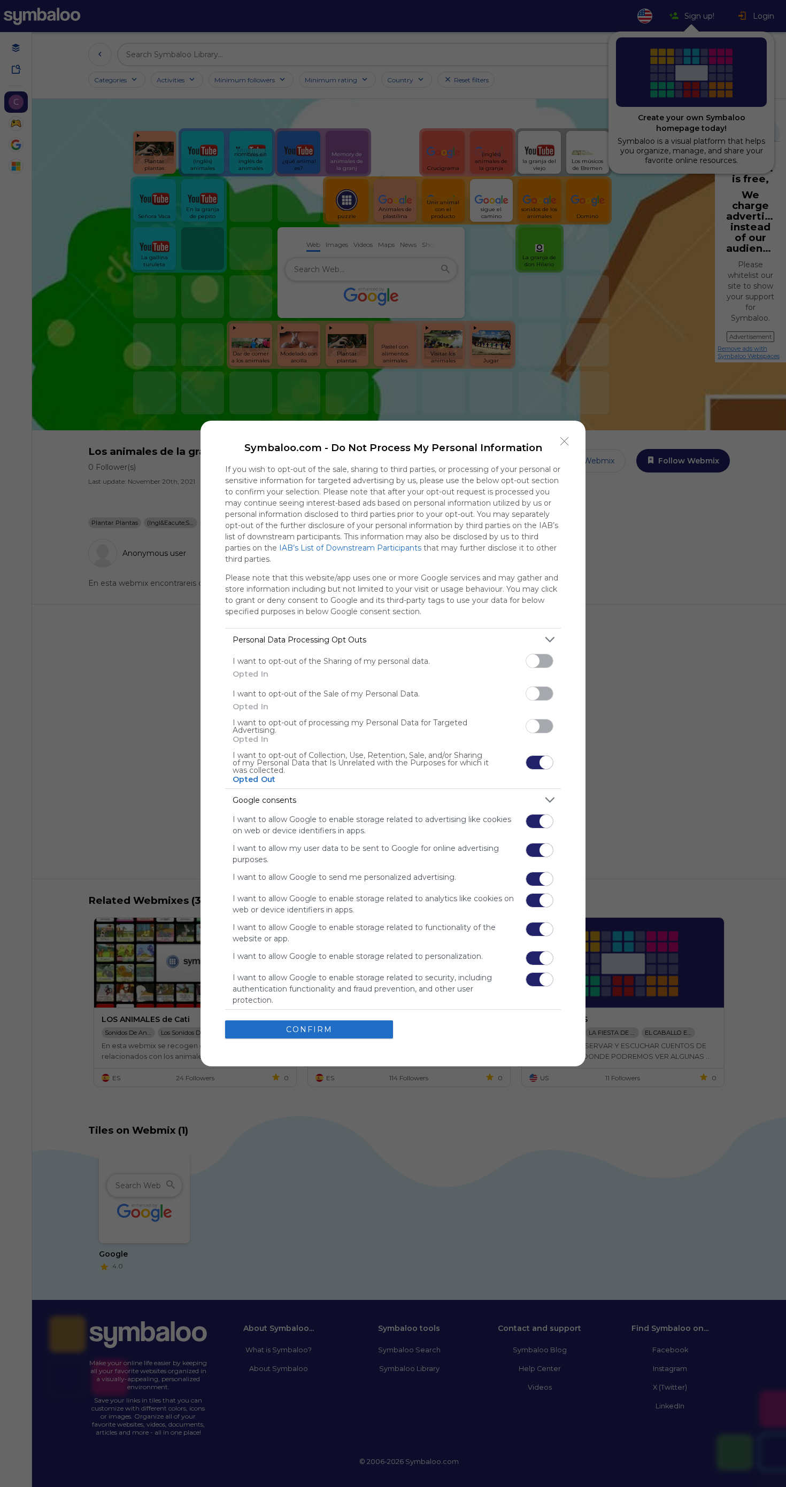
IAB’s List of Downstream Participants (350, 548)
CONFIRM (309, 1029)
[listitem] (393, 639)
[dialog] (393, 743)
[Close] (564, 441)
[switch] (539, 661)
